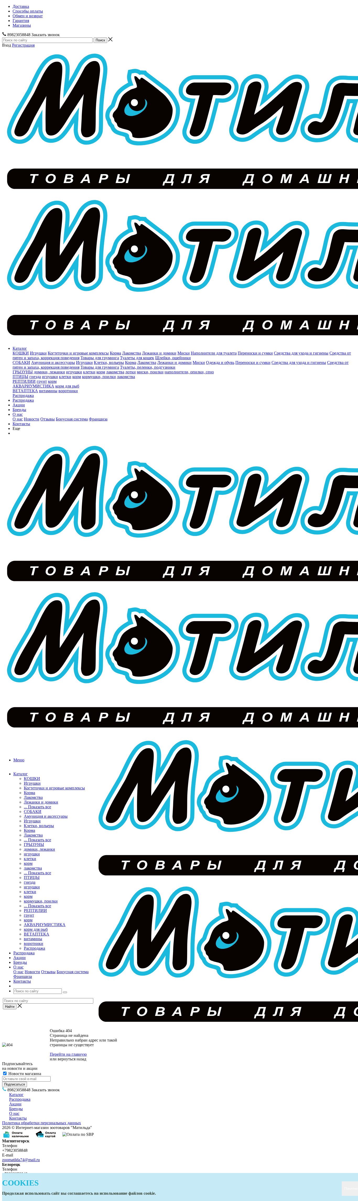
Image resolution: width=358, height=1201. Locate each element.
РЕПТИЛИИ (24, 381)
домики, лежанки (49, 372)
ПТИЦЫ (20, 376)
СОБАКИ (21, 362)
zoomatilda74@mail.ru (21, 1160)
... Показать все (37, 807)
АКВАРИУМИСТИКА (33, 386)
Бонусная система (72, 419)
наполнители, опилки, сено (189, 372)
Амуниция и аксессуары (53, 362)
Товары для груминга (99, 358)
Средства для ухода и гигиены (301, 353)
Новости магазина (24, 1073)
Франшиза (98, 419)
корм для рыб (67, 386)
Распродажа (23, 395)
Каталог (20, 348)
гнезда (35, 376)
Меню (18, 760)
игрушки (74, 372)
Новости (31, 419)
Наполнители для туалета (214, 353)
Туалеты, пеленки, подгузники (147, 367)
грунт (42, 381)
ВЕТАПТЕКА (25, 391)
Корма (115, 353)
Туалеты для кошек (137, 358)
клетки (89, 372)
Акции (19, 405)
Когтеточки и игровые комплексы (78, 353)
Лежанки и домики (159, 353)
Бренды (19, 409)
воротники (68, 391)
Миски (183, 353)
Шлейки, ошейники (173, 358)
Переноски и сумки (255, 353)
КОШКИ (21, 353)
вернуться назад (72, 1059)
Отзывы (47, 419)
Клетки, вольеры (109, 362)
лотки (130, 372)
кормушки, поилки (99, 376)
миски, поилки (150, 372)
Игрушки (38, 353)
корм (100, 372)
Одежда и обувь (220, 362)
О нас (18, 414)
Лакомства (131, 353)
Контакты (21, 424)
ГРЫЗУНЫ (23, 372)
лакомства (115, 372)
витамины (48, 391)
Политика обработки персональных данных (41, 1123)
